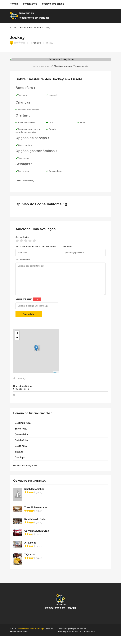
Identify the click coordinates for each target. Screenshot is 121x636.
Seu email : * (69, 246)
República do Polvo (35, 519)
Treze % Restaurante (35, 507)
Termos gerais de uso (68, 631)
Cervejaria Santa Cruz (36, 531)
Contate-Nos (89, 631)
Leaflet (55, 372)
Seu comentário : (23, 259)
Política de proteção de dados (72, 628)
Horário (14, 4)
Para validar (29, 314)
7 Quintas (29, 554)
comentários (30, 4)
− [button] (17, 337)
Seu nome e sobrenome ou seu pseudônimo (36, 246)
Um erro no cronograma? (25, 465)
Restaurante (35, 43)
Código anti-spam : (24, 299)
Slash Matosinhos (34, 489)
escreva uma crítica (53, 4)
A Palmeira (30, 542)
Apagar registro (81, 66)
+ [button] (17, 333)
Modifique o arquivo (63, 66)
